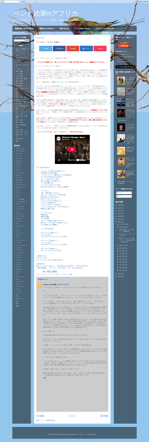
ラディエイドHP (41, 258)
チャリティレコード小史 (44, 260)
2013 (119, 219)
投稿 (119, 193)
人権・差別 (19, 76)
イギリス (18, 163)
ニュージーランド (21, 245)
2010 (119, 276)
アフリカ (44, 274)
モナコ (18, 279)
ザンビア (18, 204)
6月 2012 (122, 256)
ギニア (18, 194)
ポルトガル (19, 269)
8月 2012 (122, 251)
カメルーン (19, 192)
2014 (119, 216)
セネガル (18, 218)
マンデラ (18, 62)
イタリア (18, 165)
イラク (18, 168)
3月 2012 (122, 265)
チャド (18, 231)
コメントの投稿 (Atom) (47, 420)
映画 (17, 108)
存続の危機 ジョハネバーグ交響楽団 (126, 230)
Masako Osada (48, 284)
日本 (17, 303)
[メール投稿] (43, 271)
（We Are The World (61, 90)
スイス (18, 211)
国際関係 (18, 86)
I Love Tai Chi (121, 59)
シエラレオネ (20, 206)
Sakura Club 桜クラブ (124, 61)
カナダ (18, 189)
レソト (18, 293)
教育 (17, 95)
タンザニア (19, 226)
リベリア (18, 291)
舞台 (17, 127)
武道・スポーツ (21, 113)
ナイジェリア (20, 240)
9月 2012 (122, 248)
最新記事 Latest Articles (24, 28)
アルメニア (19, 158)
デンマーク (19, 233)
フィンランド (20, 252)
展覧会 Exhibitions (46, 28)
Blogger (99, 434)
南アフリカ (19, 298)
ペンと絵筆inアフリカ (45, 13)
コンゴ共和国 (20, 199)
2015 (119, 213)
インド (18, 170)
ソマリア (18, 221)
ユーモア (18, 69)
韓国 (17, 306)
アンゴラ (18, 160)
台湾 (17, 301)
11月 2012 (122, 227)
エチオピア (19, 180)
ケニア (18, 197)
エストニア (19, 177)
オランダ (18, 182)
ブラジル (18, 257)
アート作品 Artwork (82, 28)
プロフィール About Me (104, 28)
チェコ (18, 228)
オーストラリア (21, 185)
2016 (119, 211)
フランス (18, 255)
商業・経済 (19, 83)
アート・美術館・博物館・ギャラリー (22, 49)
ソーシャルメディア (54, 274)
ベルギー (18, 264)
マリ (17, 274)
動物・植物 (19, 81)
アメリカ (18, 156)
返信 (44, 378)
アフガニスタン (21, 151)
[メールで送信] (47, 271)
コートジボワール (21, 202)
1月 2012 (122, 270)
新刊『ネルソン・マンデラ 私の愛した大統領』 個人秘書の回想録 (131, 102)
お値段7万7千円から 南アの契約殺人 (130, 149)
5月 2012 (122, 259)
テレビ (18, 60)
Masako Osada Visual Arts (125, 57)
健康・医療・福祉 (21, 78)
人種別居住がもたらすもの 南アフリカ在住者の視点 (131, 91)
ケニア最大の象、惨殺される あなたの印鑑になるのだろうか (130, 81)
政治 (17, 92)
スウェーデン (20, 214)
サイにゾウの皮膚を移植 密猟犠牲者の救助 (130, 173)
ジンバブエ (19, 209)
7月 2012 (122, 253)
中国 (17, 296)
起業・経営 (19, 138)
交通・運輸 (19, 71)
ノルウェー (65, 274)
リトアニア (19, 286)
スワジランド (20, 216)
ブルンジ (18, 260)
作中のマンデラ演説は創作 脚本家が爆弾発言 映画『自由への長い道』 (131, 139)
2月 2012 (122, 267)
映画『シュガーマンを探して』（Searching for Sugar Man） (55, 266)
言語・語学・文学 (21, 132)
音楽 (71, 274)
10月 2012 (122, 245)
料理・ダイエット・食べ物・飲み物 (22, 100)
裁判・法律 (19, 129)
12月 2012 (122, 224)
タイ (17, 223)
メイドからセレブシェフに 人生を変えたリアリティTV (131, 127)
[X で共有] (52, 271)
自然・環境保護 (21, 125)
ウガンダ (18, 175)
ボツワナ (18, 267)
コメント (121, 196)
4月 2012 (122, 262)
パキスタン (19, 250)
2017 (119, 208)
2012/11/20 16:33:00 (62, 284)
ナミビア (18, 243)
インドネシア (20, 173)
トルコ (18, 235)
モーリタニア (20, 281)
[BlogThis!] (50, 271)
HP (71, 122)
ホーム (72, 416)
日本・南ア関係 (21, 106)
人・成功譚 (19, 74)
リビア (18, 289)
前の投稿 (104, 416)
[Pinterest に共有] (56, 271)
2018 (119, 205)
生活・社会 (19, 120)
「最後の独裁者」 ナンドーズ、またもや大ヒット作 (53, 268)
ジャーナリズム (21, 53)
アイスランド (20, 148)
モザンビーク (20, 277)
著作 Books (64, 28)
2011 (119, 274)
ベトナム (18, 262)
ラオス (18, 284)
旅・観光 (18, 104)
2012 (119, 222)
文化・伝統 (19, 97)
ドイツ (18, 238)
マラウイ (18, 272)
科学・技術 (19, 122)
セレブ (18, 55)
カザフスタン (20, 187)
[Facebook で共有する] (54, 271)
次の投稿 (40, 416)
